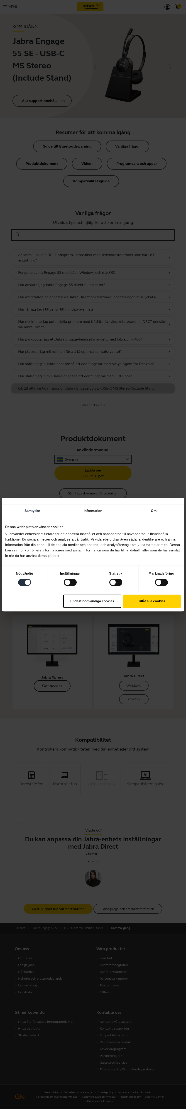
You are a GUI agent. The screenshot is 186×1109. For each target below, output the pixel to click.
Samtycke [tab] (32, 511)
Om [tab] (154, 511)
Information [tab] (93, 511)
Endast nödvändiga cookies (92, 601)
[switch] (70, 582)
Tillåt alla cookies (151, 601)
